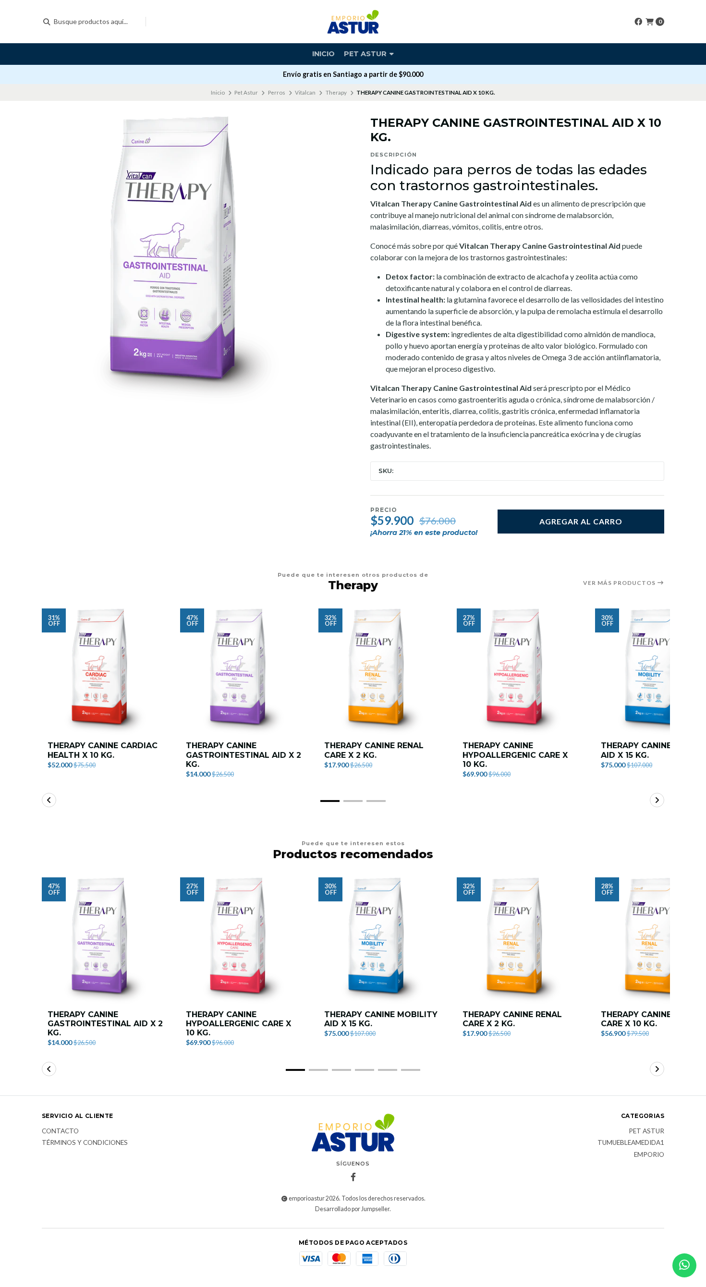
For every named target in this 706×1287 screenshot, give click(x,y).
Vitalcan (305, 92)
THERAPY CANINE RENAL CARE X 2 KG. (374, 750)
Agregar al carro (580, 521)
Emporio (649, 1155)
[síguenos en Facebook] (638, 21)
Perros (276, 92)
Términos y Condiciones (85, 1143)
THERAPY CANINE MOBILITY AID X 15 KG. (381, 1019)
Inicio (323, 53)
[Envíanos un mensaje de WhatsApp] (684, 1265)
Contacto (60, 1131)
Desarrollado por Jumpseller (352, 1209)
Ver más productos (620, 583)
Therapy (336, 92)
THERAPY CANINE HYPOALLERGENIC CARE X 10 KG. (515, 754)
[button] (330, 801)
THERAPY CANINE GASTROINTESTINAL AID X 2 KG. (243, 754)
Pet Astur (366, 53)
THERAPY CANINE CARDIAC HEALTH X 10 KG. (103, 750)
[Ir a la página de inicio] (353, 22)
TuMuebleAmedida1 (630, 1143)
